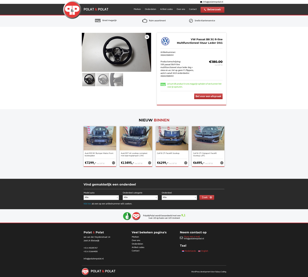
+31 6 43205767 (91, 248)
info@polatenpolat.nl (213, 2)
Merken (137, 9)
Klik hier (87, 204)
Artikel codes (166, 9)
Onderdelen (150, 9)
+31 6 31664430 (91, 251)
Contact (193, 9)
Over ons (181, 9)
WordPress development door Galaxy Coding (208, 272)
